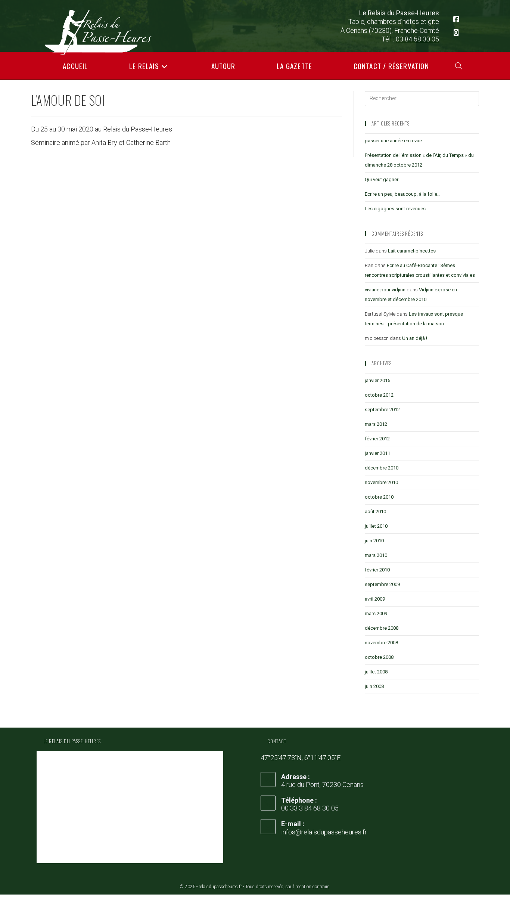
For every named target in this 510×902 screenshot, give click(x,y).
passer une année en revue (393, 140)
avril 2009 (375, 599)
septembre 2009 (382, 584)
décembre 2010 (381, 468)
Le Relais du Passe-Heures (72, 741)
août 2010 (375, 511)
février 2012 (377, 438)
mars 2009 (376, 613)
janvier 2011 (377, 453)
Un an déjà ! (414, 338)
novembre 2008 (381, 642)
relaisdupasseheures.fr (220, 886)
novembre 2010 (381, 482)
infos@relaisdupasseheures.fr (324, 832)
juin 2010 (374, 540)
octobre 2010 (379, 497)
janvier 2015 (377, 380)
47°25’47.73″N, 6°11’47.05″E (300, 758)
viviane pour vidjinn (385, 289)
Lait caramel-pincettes (412, 251)
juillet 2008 (376, 672)
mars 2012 (376, 424)
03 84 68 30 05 (417, 39)
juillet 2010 (376, 526)
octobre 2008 (379, 657)
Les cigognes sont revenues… (397, 208)
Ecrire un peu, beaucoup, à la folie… (403, 194)
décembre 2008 (381, 628)
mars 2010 (376, 555)
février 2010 (377, 570)
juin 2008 (374, 686)
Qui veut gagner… (383, 179)
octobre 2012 (379, 395)
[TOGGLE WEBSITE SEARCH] (459, 66)
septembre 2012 (382, 409)
